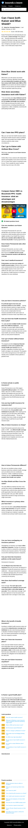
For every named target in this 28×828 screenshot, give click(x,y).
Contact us (18, 6)
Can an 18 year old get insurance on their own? (16, 809)
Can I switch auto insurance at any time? (15, 796)
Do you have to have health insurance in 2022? (15, 740)
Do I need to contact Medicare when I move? (15, 744)
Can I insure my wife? (11, 790)
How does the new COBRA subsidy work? (16, 802)
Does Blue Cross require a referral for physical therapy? (15, 812)
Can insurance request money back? (14, 805)
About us (9, 825)
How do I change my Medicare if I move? (15, 730)
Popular (10, 6)
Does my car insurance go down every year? (15, 787)
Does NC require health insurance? (14, 717)
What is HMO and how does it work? (14, 725)
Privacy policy (17, 825)
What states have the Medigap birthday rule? (15, 734)
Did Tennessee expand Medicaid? (14, 727)
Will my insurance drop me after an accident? (14, 784)
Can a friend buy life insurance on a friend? (16, 793)
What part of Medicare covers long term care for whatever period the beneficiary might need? (15, 721)
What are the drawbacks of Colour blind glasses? (15, 799)
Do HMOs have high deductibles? (14, 737)
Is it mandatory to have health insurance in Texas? (16, 747)
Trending (3, 6)
